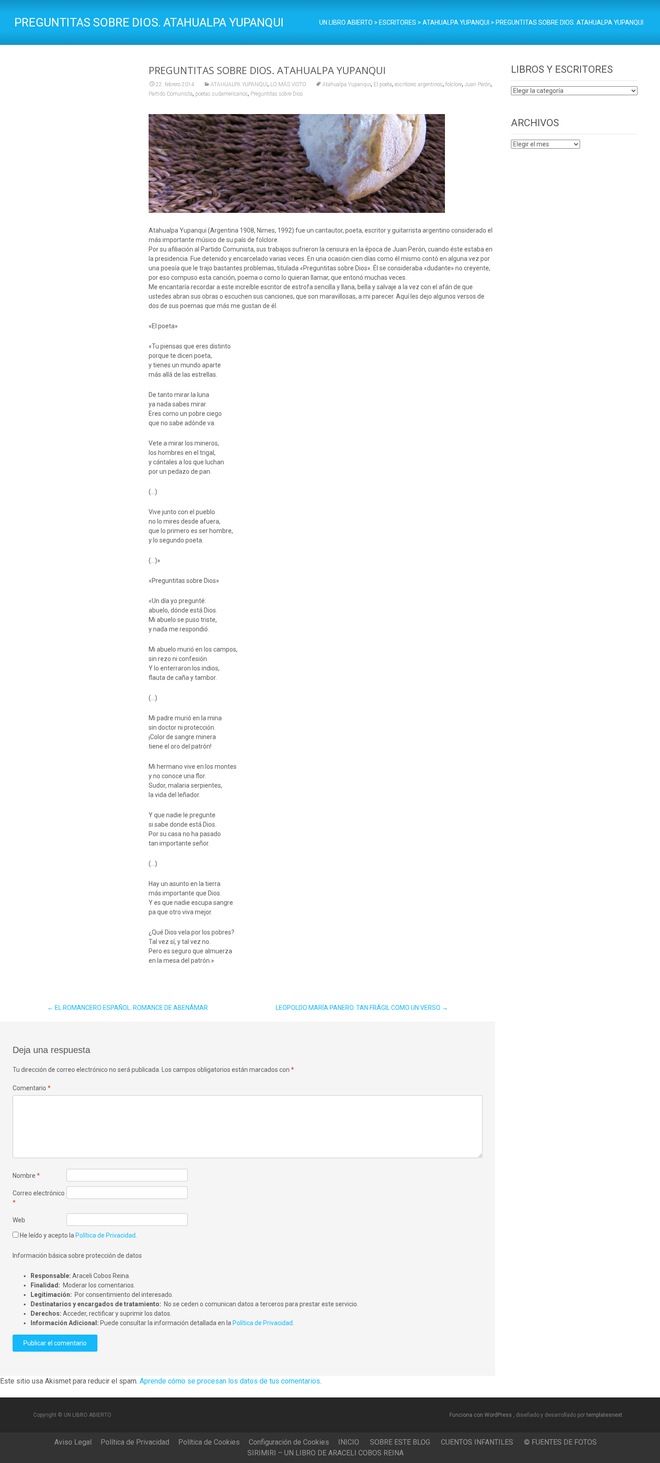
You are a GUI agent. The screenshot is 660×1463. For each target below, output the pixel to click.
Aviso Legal (73, 1442)
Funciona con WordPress (481, 1415)
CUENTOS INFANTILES (477, 1442)
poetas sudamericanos (221, 94)
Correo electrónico (39, 1198)
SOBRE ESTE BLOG (400, 1442)
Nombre (26, 1175)
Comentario (32, 1088)
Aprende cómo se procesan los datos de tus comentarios (230, 1381)
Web (19, 1220)
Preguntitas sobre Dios (277, 94)
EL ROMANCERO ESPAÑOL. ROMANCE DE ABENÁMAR (127, 1007)
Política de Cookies (209, 1442)
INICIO (348, 1442)
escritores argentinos (419, 84)
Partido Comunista (171, 94)
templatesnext (604, 1415)
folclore (453, 84)
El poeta (383, 84)
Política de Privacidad (105, 1235)
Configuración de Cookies (289, 1442)
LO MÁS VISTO (288, 84)
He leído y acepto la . (77, 1235)
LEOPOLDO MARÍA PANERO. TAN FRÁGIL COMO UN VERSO (362, 1007)
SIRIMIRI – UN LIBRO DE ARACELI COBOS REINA (325, 1453)
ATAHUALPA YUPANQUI (239, 84)
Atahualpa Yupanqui (346, 84)
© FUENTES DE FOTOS (560, 1442)
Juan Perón (478, 84)
